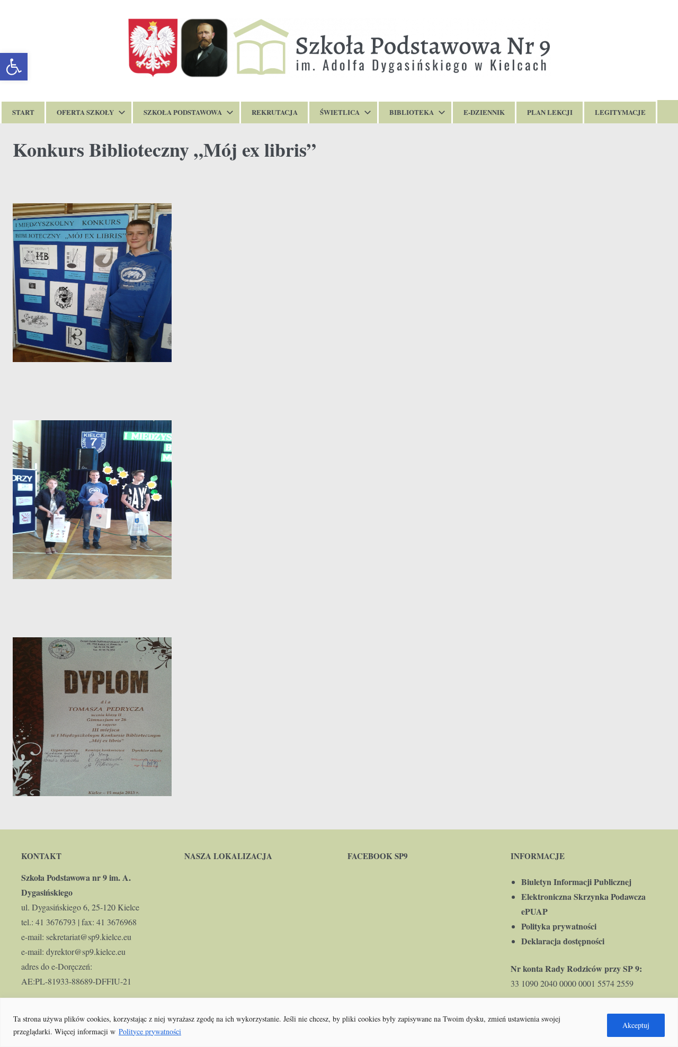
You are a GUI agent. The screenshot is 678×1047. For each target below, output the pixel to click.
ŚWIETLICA (340, 112)
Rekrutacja (275, 112)
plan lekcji (550, 112)
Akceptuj (635, 1025)
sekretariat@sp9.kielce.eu (88, 936)
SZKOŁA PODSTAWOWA (183, 112)
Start (23, 112)
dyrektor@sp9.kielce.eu (86, 951)
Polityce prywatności (150, 1031)
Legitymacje (620, 112)
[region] (339, 1022)
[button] (14, 66)
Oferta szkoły (85, 112)
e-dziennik (484, 112)
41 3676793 (55, 921)
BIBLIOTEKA (411, 112)
